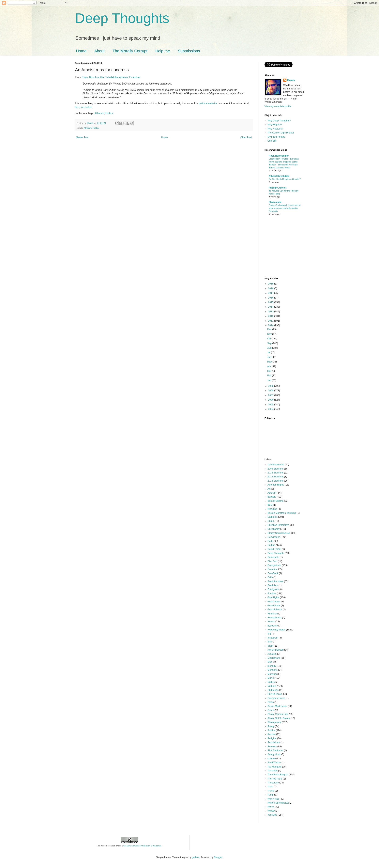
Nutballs (271, 686)
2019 (271, 283)
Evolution (272, 569)
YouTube (272, 814)
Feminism (272, 585)
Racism (271, 734)
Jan (269, 380)
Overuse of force (276, 698)
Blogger (218, 857)
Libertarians (273, 657)
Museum (272, 674)
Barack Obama (275, 501)
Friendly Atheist (277, 187)
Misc (269, 661)
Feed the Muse (275, 581)
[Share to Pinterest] (132, 123)
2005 (271, 404)
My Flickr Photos (276, 136)
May (269, 361)
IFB (269, 633)
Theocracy (273, 782)
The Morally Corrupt (130, 51)
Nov (269, 334)
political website (208, 103)
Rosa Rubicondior (279, 155)
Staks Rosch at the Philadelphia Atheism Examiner (111, 77)
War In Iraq (273, 798)
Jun (269, 357)
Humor (271, 621)
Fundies (271, 593)
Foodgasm (273, 589)
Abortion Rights (275, 484)
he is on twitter (83, 107)
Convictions (273, 537)
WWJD (271, 811)
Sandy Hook (274, 754)
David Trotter (274, 549)
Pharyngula (275, 202)
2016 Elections (275, 480)
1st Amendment (275, 464)
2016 (271, 297)
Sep (269, 343)
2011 (271, 320)
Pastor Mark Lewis (277, 706)
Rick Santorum (275, 750)
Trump (270, 790)
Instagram (272, 637)
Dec (269, 329)
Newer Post (82, 137)
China (270, 521)
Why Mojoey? (274, 124)
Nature (271, 682)
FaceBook (272, 573)
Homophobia (274, 617)
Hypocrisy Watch (276, 629)
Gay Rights (273, 597)
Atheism (99, 113)
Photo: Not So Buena (278, 718)
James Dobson (275, 649)
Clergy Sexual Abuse (278, 533)
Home (81, 51)
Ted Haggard (274, 766)
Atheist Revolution (279, 176)
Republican (273, 742)
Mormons (272, 670)
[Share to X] (124, 123)
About (99, 51)
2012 (271, 316)
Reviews (272, 746)
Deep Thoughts (122, 18)
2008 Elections (275, 468)
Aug (269, 348)
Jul (269, 352)
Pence (270, 710)
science (271, 758)
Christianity (273, 529)
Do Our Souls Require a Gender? (285, 179)
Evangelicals (274, 565)
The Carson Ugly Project (280, 132)
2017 (271, 293)
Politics (109, 113)
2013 (271, 311)
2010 (271, 325)
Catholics (272, 517)
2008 (271, 390)
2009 (271, 386)
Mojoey (90, 123)
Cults (270, 541)
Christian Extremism (278, 525)
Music (270, 678)
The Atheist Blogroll (277, 774)
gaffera (195, 857)
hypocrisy (272, 625)
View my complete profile (278, 106)
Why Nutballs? (275, 128)
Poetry (270, 726)
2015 (271, 302)
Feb (269, 375)
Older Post (246, 137)
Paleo (270, 702)
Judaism (272, 654)
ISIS (269, 641)
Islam (270, 645)
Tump (270, 794)
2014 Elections (275, 476)
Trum (270, 786)
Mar (269, 371)
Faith (270, 577)
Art (268, 488)
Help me (162, 51)
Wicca (270, 806)
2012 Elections (275, 472)
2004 (271, 409)
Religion (272, 738)
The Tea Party (274, 778)
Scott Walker (274, 762)
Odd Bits (272, 140)
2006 (271, 399)
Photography (274, 722)
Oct (269, 338)
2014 (271, 306)
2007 (271, 395)
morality (271, 666)
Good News (273, 601)
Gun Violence (274, 609)
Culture (271, 545)
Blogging (272, 509)
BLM (269, 504)
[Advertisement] (276, 246)
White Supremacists (278, 802)
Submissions (189, 51)
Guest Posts (273, 605)
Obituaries (273, 690)
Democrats (273, 557)
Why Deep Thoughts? (279, 120)
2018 (271, 288)
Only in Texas (274, 694)
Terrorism (272, 770)
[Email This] (117, 123)
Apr (269, 366)
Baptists (271, 496)
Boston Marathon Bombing (281, 513)
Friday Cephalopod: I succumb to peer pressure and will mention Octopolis (284, 208)
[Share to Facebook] (128, 123)
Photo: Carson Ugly (277, 714)
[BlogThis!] (120, 123)
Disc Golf (272, 561)
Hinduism (272, 613)
